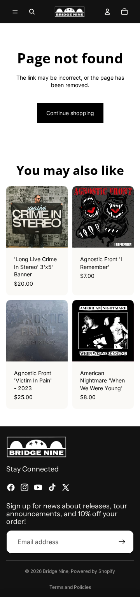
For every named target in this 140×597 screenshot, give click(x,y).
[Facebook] (11, 487)
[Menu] (15, 12)
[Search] (31, 11)
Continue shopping (70, 113)
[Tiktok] (52, 487)
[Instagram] (24, 487)
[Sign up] (122, 541)
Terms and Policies (70, 587)
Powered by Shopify (93, 571)
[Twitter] (65, 487)
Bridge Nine (55, 571)
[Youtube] (38, 487)
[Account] (107, 11)
